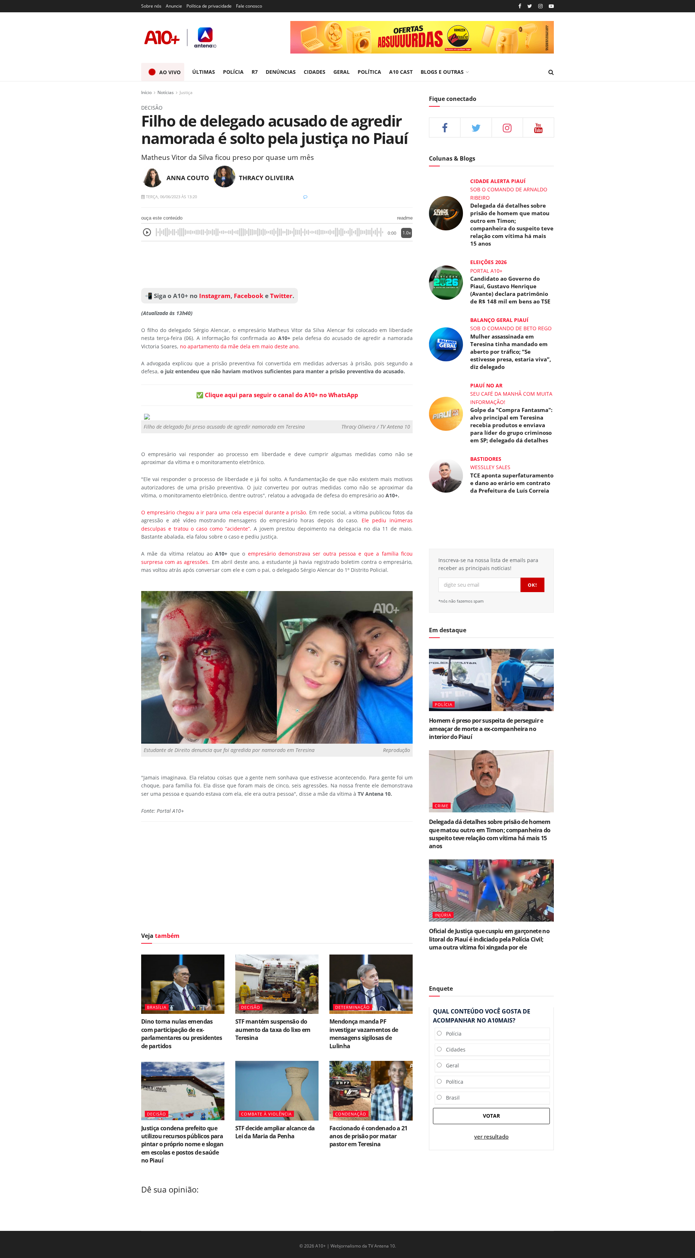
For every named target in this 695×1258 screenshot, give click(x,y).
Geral (450, 1065)
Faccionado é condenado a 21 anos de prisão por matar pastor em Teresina (368, 1136)
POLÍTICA (369, 71)
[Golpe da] (446, 413)
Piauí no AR (486, 385)
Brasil (451, 1097)
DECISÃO (250, 1007)
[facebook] (444, 127)
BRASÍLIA (157, 1007)
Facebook (249, 296)
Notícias (165, 92)
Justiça (186, 92)
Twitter (281, 296)
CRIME (441, 805)
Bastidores (485, 458)
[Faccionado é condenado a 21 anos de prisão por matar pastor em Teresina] (371, 1090)
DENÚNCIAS (281, 71)
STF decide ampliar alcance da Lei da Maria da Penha (275, 1132)
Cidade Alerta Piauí (498, 181)
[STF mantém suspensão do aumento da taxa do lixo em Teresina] (277, 984)
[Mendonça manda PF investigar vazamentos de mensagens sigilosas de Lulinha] (371, 984)
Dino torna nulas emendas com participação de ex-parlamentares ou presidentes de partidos (181, 1033)
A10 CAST (401, 71)
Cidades (454, 1049)
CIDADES (314, 71)
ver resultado (491, 1136)
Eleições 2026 (488, 262)
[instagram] (540, 6)
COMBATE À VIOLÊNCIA (266, 1114)
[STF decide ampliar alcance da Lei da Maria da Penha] (277, 1090)
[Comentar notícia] (305, 196)
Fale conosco (249, 6)
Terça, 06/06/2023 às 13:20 (171, 196)
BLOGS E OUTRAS (442, 71)
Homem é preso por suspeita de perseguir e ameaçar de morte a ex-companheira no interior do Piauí (486, 729)
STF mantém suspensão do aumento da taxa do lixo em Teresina (272, 1029)
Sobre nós (151, 6)
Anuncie (174, 6)
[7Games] (423, 37)
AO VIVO (170, 72)
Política (452, 1081)
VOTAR (491, 1115)
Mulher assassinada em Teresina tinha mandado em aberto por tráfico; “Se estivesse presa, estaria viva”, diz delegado (510, 351)
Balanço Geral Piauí (499, 319)
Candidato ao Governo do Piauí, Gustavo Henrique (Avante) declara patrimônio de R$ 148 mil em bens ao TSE (510, 290)
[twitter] (529, 6)
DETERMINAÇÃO (352, 1007)
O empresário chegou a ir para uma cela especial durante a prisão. (224, 512)
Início (146, 92)
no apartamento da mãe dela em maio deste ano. (240, 346)
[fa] (538, 127)
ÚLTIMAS (203, 71)
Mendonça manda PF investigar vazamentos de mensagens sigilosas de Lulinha (363, 1033)
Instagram (214, 296)
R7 (255, 71)
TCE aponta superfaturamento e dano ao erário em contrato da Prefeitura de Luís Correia (511, 483)
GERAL (341, 71)
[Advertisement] (277, 264)
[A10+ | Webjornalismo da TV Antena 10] (181, 37)
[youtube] (551, 6)
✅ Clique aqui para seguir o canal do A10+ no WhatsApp (277, 395)
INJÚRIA (443, 915)
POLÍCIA (233, 71)
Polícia (452, 1033)
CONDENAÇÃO (350, 1114)
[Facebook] (519, 6)
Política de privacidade (209, 6)
